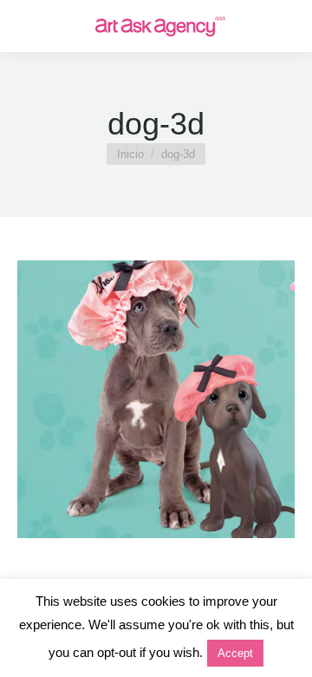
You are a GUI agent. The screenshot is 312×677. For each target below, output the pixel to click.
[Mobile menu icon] (27, 26)
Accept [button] (235, 653)
